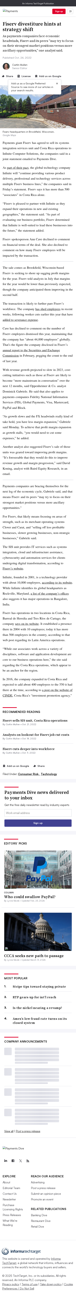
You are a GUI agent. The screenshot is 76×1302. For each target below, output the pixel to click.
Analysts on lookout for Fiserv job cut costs (36, 734)
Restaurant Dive (41, 1221)
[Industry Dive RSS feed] (27, 1161)
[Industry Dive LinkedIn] (5, 1161)
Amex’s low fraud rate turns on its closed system (40, 1021)
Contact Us (10, 1193)
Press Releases (12, 1215)
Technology (49, 774)
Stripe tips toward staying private (39, 986)
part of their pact (17, 167)
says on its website (27, 623)
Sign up (59, 11)
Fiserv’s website (13, 568)
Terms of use (30, 1284)
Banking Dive (39, 1215)
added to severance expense (20, 320)
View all (8, 1131)
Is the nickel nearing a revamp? (37, 1008)
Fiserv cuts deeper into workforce (29, 749)
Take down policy (51, 1284)
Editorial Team (11, 1188)
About (6, 1182)
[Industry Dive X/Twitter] (20, 1161)
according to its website (57, 582)
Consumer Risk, (29, 774)
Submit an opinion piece (46, 1193)
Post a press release (28, 1131)
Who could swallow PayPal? (29, 896)
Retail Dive (37, 1226)
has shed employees (47, 309)
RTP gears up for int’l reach (34, 997)
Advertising (38, 1182)
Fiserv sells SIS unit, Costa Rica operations (35, 720)
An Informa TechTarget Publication (38, 3)
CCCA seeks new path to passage (34, 955)
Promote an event (42, 1199)
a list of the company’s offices (50, 593)
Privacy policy (10, 1284)
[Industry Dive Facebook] (13, 1161)
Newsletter (9, 1199)
